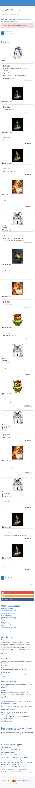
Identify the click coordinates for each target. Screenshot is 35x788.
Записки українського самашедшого (14, 769)
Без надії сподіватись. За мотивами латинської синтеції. (14, 713)
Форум (3, 21)
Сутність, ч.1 (5, 690)
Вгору (17, 784)
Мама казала (6, 672)
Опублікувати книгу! (10, 592)
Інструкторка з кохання (7, 608)
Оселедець (5, 658)
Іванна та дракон (5, 612)
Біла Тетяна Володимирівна (9, 610)
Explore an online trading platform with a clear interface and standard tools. (16, 729)
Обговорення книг (11, 21)
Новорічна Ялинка (6, 615)
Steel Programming (27, 780)
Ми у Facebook (9, 599)
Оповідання (6, 636)
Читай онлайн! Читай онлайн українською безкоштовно (15, 19)
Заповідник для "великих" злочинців (14, 757)
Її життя (4, 665)
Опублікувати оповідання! (12, 596)
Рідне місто (5, 653)
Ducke (3, 620)
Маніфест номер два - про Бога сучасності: (12, 619)
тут (13, 78)
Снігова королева (7, 752)
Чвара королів (6, 747)
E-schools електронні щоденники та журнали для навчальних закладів (17, 763)
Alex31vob (21, 750)
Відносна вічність (5, 622)
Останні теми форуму (11, 744)
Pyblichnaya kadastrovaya (25, 772)
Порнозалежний (7, 640)
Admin (5, 226)
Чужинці (3, 625)
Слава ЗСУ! (13, 9)
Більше (26, 651)
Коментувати (28, 81)
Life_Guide (22, 760)
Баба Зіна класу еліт (8, 681)
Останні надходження (11, 605)
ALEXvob (21, 767)
